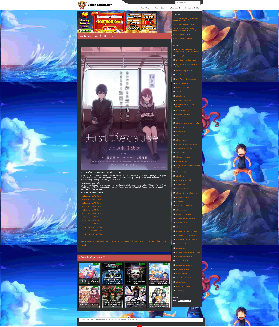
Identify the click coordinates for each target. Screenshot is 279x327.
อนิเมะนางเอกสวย (181, 136)
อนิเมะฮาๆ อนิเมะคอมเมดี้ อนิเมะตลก (186, 193)
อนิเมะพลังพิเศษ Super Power (184, 148)
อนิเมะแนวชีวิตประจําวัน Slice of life (186, 231)
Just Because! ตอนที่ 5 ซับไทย (91, 210)
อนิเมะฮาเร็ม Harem (182, 189)
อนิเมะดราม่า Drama (182, 119)
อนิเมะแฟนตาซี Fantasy (183, 269)
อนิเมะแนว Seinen (181, 223)
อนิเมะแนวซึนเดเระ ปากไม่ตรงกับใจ (186, 240)
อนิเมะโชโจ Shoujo (181, 273)
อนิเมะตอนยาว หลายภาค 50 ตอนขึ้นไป (187, 123)
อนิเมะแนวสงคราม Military (184, 256)
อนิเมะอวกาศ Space (182, 184)
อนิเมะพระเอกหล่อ (181, 140)
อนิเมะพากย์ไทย (159, 8)
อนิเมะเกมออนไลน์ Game (183, 197)
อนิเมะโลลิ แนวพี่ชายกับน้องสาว (185, 278)
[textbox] (188, 3)
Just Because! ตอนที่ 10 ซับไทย (91, 227)
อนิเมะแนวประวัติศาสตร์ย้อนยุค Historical (188, 252)
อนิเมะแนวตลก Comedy (183, 244)
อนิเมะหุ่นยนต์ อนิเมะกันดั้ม (183, 180)
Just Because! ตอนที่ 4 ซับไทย (91, 206)
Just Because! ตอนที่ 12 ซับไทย (91, 234)
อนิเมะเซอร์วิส (180, 201)
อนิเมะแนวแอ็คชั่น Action (183, 261)
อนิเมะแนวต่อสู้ (180, 248)
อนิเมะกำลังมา (180, 92)
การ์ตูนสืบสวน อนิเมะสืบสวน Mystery (186, 60)
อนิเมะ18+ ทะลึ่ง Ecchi (182, 87)
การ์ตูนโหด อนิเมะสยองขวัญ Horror (186, 75)
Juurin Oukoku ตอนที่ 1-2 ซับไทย (182, 38)
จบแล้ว (84, 245)
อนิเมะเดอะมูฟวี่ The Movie (184, 206)
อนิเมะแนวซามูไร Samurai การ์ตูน (186, 235)
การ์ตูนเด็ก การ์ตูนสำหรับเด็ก (184, 70)
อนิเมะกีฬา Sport (181, 96)
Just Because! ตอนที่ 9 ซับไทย (91, 224)
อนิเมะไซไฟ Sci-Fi (181, 282)
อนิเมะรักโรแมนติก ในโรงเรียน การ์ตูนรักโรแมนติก (134, 241)
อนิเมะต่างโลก (180, 127)
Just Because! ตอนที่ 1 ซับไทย (91, 196)
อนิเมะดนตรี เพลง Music (183, 114)
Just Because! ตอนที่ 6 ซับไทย (91, 213)
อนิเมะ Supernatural (182, 83)
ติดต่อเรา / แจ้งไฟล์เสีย (192, 8)
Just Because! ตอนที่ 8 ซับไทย (91, 220)
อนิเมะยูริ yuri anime (182, 161)
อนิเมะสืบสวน (180, 176)
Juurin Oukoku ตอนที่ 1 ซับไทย (182, 34)
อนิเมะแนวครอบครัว (182, 227)
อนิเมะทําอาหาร (180, 131)
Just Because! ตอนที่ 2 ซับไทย (91, 199)
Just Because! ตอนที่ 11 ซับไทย (91, 231)
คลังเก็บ (175, 301)
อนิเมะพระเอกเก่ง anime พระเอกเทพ (186, 144)
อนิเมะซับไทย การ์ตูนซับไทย (184, 110)
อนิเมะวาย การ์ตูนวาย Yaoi (184, 172)
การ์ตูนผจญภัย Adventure (183, 56)
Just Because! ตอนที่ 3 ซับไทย (91, 203)
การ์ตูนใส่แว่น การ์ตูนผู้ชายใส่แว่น (186, 79)
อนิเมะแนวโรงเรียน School (184, 265)
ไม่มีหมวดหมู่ (180, 290)
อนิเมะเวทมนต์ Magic (182, 210)
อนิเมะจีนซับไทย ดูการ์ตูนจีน (184, 100)
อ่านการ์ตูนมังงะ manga (183, 286)
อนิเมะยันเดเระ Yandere (183, 157)
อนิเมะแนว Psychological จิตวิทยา (186, 218)
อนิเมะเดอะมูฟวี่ (175, 8)
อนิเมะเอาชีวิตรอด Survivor (184, 214)
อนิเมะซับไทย (144, 8)
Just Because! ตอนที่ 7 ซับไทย (91, 217)
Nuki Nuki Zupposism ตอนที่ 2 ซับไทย (184, 24)
